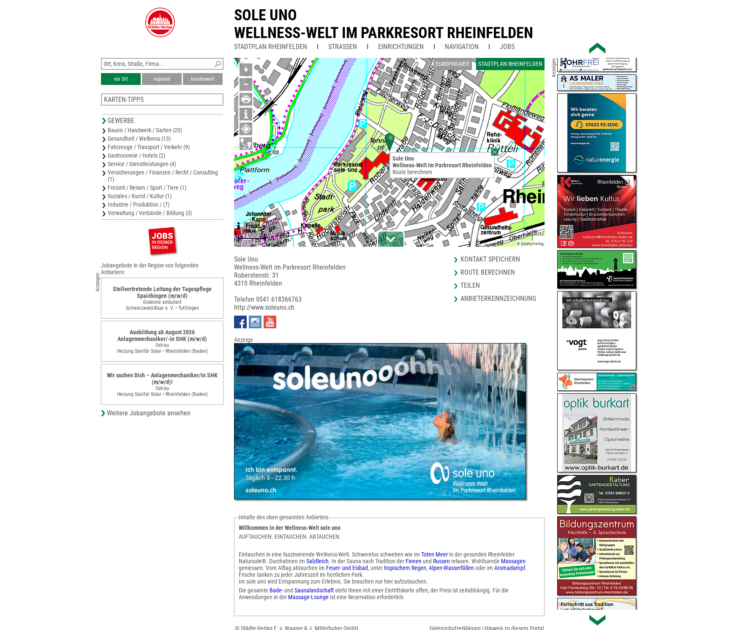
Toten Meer (435, 554)
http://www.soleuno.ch (264, 307)
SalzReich (317, 561)
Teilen (470, 285)
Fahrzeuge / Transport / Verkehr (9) (149, 147)
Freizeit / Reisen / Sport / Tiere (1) (147, 187)
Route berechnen (412, 172)
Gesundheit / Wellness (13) (139, 138)
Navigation (462, 47)
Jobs (507, 47)
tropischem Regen (404, 568)
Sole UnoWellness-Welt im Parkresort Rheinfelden (383, 24)
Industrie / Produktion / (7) (138, 204)
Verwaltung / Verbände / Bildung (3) (150, 213)
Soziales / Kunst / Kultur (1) (140, 196)
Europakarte (453, 63)
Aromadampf (509, 568)
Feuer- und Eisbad (347, 568)
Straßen (342, 47)
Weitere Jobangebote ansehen (149, 413)
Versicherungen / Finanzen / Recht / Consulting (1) (163, 176)
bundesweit (203, 79)
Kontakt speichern (490, 259)
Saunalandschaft (314, 590)
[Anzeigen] (162, 240)
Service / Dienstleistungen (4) (142, 164)
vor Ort (121, 79)
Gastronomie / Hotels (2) (136, 155)
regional (161, 79)
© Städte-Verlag (530, 243)
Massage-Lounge (308, 597)
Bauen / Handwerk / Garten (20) (145, 130)
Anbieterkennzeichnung (498, 299)
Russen (441, 561)
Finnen (414, 561)
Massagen (513, 561)
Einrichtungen (401, 47)
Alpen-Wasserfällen (451, 568)
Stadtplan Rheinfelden (270, 47)
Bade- (276, 590)
